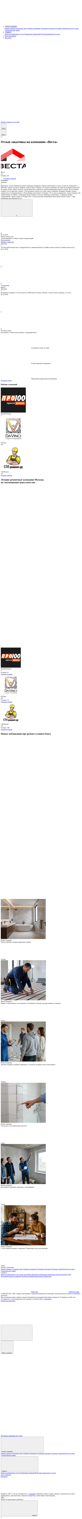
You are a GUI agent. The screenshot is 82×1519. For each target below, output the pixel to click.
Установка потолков (48, 28)
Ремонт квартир (10, 28)
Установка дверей (61, 28)
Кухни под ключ (73, 28)
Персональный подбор (63, 1274)
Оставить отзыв (6, 380)
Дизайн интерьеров (34, 28)
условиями (32, 1494)
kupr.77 (3, 287)
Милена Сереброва (7, 242)
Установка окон (21, 28)
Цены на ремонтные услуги (14, 34)
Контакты (8, 38)
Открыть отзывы (6, 674)
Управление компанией (32, 34)
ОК (2, 1497)
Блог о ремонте (6, 1475)
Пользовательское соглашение (11, 1276)
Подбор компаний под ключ (50, 34)
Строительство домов (12, 30)
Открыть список (6, 475)
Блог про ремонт (10, 36)
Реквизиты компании (8, 1301)
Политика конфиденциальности (33, 1276)
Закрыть (34, 1515)
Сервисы (8, 32)
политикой (47, 1299)
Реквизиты (48, 1276)
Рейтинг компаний (11, 26)
